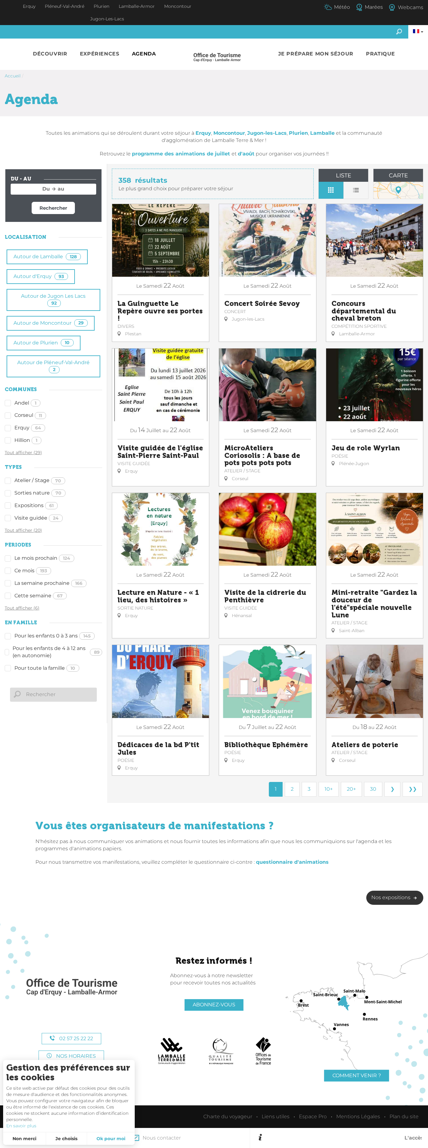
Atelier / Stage (37, 480)
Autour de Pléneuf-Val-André (53, 365)
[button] (50, 54)
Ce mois (30, 571)
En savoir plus (21, 1126)
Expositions (34, 505)
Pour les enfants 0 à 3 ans (52, 636)
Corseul (28, 415)
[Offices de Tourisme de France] (263, 1051)
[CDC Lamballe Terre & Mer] (171, 1051)
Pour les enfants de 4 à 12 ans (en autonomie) (56, 651)
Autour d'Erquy (38, 276)
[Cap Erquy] (71, 987)
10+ (329, 789)
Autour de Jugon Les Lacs (53, 299)
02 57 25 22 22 (75, 1038)
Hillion (25, 440)
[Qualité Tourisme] (221, 1051)
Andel (25, 403)
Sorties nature (37, 493)
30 (373, 789)
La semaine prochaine (48, 583)
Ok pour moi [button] (111, 1138)
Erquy (27, 428)
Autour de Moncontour (48, 323)
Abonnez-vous (214, 1005)
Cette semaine (38, 596)
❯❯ (413, 789)
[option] (343, 1138)
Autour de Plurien (41, 343)
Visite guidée (36, 518)
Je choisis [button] (66, 1138)
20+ (351, 789)
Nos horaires (75, 1056)
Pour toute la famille (44, 668)
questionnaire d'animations (292, 862)
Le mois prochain (42, 558)
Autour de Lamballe (45, 256)
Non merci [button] (24, 1138)
